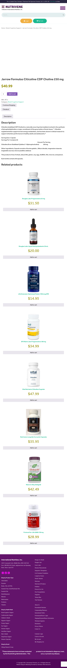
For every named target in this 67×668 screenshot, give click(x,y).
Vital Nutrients (38, 600)
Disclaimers (38, 623)
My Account (38, 639)
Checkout (6, 109)
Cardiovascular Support (7, 615)
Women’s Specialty (6, 639)
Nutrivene (37, 581)
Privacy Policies (39, 626)
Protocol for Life (39, 589)
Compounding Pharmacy (41, 610)
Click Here (52, 1)
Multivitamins (4, 599)
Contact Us (37, 629)
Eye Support (4, 626)
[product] (63, 15)
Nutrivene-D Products (40, 584)
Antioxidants (4, 580)
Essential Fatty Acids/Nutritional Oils (10, 588)
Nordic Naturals (39, 578)
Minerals (3, 596)
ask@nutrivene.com (18, 565)
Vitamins (3, 604)
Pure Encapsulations (40, 592)
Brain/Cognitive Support (13, 28)
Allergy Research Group (7, 647)
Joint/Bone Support (6, 631)
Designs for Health (39, 560)
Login (27, 21)
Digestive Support (5, 620)
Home (3, 28)
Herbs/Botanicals (5, 594)
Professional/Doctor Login (41, 615)
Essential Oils (4, 591)
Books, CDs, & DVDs (6, 586)
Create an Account (39, 636)
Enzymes (3, 583)
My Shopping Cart (39, 642)
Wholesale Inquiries (40, 621)
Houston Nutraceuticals (40, 567)
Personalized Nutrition (40, 607)
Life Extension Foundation (41, 573)
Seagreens (37, 594)
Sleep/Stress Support (6, 636)
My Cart (40, 21)
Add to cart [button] (33, 209)
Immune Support (5, 628)
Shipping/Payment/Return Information (44, 618)
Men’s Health (4, 634)
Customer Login (39, 634)
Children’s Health (5, 618)
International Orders (40, 613)
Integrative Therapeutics (41, 570)
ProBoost (37, 586)
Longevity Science (39, 576)
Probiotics (3, 602)
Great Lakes (38, 565)
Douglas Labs (38, 562)
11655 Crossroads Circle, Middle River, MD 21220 (13, 563)
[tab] (7, 116)
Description (7, 116)
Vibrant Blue (38, 597)
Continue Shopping (9, 105)
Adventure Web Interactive (44, 664)
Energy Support (5, 623)
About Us (37, 605)
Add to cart (12, 94)
